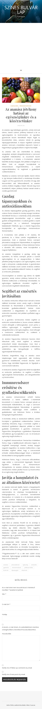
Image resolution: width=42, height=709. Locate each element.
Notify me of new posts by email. (13, 674)
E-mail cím (6, 604)
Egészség (14, 106)
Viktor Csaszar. (30, 705)
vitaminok (24, 570)
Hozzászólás (6, 634)
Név (4, 594)
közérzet (5, 570)
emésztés (34, 565)
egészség (25, 565)
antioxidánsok (15, 565)
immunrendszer (16, 567)
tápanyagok (15, 570)
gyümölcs (6, 567)
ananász (5, 565)
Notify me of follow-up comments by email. (17, 668)
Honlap (4, 614)
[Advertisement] (21, 45)
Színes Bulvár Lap (21, 9)
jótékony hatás (28, 567)
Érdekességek (25, 106)
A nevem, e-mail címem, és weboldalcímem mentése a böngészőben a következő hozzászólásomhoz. (20, 628)
